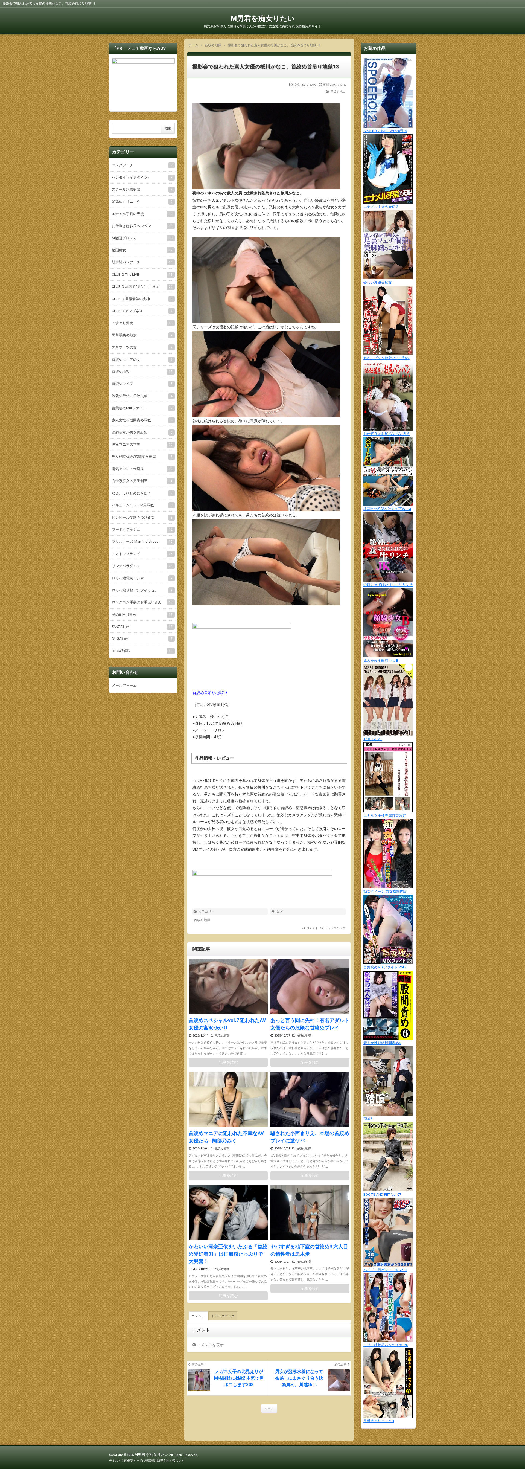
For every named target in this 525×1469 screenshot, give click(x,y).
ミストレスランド (142, 554)
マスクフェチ (142, 165)
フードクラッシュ (142, 529)
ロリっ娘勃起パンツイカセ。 (142, 590)
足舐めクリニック (142, 201)
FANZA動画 (142, 627)
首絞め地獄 (338, 92)
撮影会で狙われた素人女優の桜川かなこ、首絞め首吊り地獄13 (265, 66)
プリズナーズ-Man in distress (142, 541)
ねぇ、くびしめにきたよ (142, 493)
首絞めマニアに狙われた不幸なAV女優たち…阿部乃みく (226, 1136)
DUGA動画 (142, 639)
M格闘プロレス (142, 238)
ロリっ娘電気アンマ (142, 578)
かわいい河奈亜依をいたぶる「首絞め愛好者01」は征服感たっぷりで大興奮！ (228, 1254)
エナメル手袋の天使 (142, 214)
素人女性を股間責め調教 (142, 420)
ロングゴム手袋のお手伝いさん (142, 602)
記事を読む (228, 1062)
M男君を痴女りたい (263, 18)
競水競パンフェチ (142, 262)
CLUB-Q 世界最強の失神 (142, 299)
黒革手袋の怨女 (142, 335)
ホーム (269, 1408)
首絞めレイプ (142, 384)
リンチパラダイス (142, 566)
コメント (312, 928)
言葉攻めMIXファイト (142, 408)
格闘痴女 (142, 250)
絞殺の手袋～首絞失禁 (142, 396)
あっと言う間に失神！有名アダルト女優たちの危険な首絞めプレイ (309, 1023)
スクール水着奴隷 (142, 189)
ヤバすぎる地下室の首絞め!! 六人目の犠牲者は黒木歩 (309, 1250)
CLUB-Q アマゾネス (142, 311)
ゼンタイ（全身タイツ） (142, 177)
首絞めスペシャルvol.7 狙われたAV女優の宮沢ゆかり (227, 1023)
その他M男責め (142, 614)
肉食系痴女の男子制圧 (142, 481)
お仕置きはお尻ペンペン (142, 226)
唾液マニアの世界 (142, 444)
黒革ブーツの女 (142, 347)
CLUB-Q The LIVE (142, 274)
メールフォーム (124, 685)
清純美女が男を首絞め (142, 432)
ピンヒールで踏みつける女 (142, 517)
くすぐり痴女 (142, 323)
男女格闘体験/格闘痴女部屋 (142, 457)
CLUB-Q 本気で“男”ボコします (142, 286)
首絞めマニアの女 (142, 360)
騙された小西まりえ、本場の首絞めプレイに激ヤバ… (309, 1136)
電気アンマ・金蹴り (142, 469)
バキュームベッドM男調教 (142, 505)
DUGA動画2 (142, 651)
